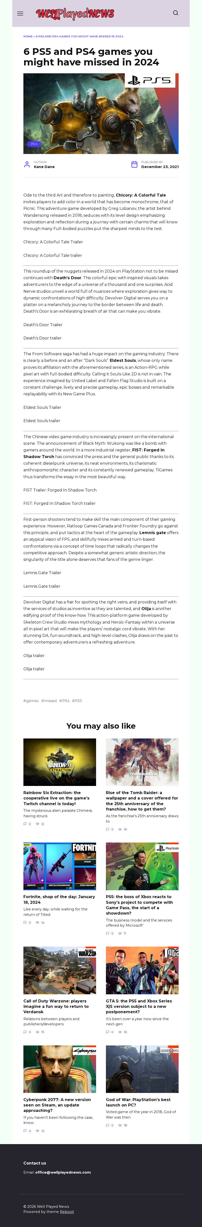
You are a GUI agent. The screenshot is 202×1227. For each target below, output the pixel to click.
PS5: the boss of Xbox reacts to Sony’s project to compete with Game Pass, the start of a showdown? (139, 905)
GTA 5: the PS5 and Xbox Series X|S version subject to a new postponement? (139, 1006)
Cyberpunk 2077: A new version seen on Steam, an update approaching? (57, 1105)
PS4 (65, 701)
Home (28, 36)
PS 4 (34, 144)
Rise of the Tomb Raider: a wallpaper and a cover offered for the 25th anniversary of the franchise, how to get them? (142, 800)
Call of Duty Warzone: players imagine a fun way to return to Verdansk (56, 1006)
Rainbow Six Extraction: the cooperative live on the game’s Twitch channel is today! (56, 798)
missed (50, 701)
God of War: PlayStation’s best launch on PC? (138, 1102)
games (32, 701)
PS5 (78, 701)
